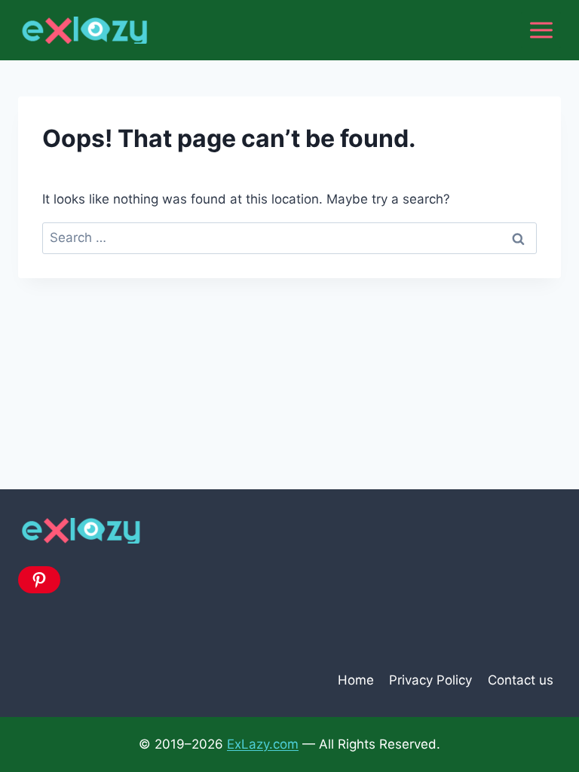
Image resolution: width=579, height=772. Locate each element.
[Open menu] (541, 29)
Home (356, 680)
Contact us (520, 680)
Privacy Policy (430, 680)
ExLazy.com (263, 744)
